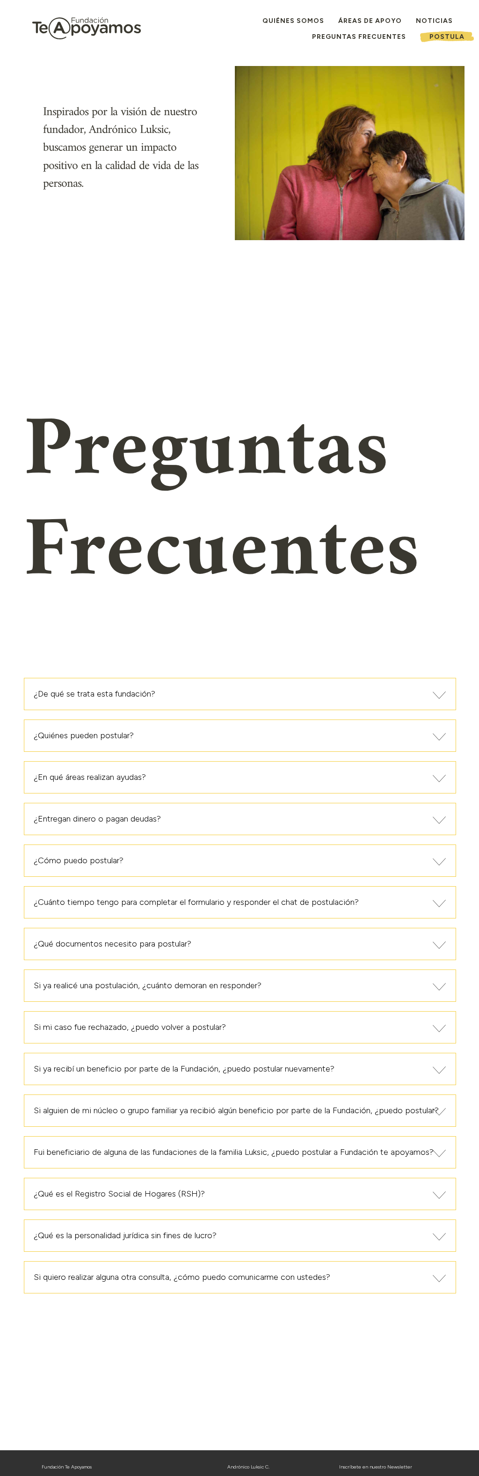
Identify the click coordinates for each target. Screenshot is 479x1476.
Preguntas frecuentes (359, 37)
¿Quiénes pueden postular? (84, 735)
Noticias (434, 21)
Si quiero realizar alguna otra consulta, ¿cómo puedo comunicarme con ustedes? (182, 1277)
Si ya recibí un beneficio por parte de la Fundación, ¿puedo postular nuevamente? (184, 1069)
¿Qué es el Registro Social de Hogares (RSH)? (119, 1194)
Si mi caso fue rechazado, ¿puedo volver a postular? (130, 1027)
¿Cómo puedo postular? (78, 860)
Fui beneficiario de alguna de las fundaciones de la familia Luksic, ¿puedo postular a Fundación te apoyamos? (234, 1152)
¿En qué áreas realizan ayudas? (90, 777)
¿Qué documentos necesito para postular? (112, 944)
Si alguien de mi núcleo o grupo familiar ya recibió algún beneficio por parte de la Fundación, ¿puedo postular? (236, 1110)
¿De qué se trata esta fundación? (94, 694)
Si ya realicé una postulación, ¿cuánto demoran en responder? (147, 985)
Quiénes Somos (293, 21)
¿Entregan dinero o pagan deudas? (97, 819)
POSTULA (446, 37)
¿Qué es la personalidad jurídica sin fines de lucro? (125, 1235)
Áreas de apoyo (370, 21)
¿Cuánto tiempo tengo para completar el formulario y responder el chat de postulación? (196, 902)
